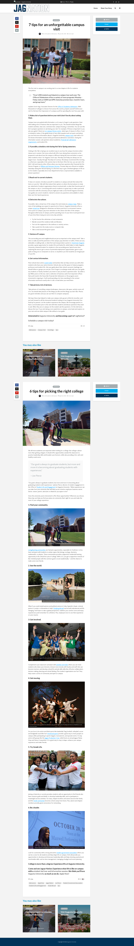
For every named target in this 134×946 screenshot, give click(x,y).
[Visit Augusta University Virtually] (74, 363)
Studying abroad (58, 608)
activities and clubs (62, 665)
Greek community (38, 801)
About (63, 2)
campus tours (69, 135)
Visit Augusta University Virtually (71, 357)
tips (57, 330)
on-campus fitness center (53, 131)
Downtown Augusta (78, 243)
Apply (72, 2)
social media (48, 263)
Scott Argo (51, 330)
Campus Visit (41, 330)
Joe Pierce (58, 883)
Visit (67, 2)
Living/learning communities (37, 550)
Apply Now (41, 883)
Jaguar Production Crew (52, 738)
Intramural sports (52, 733)
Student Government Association (72, 883)
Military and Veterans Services (50, 166)
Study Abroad (52, 886)
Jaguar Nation (49, 883)
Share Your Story (106, 8)
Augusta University (26, 2)
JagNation (79, 316)
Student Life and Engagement (46, 487)
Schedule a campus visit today (40, 321)
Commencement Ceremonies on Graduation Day (39, 357)
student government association (67, 853)
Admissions (56, 20)
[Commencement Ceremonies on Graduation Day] (39, 363)
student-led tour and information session (51, 871)
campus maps (72, 204)
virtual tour (36, 208)
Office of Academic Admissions (49, 33)
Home (96, 8)
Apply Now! (64, 874)
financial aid (65, 140)
